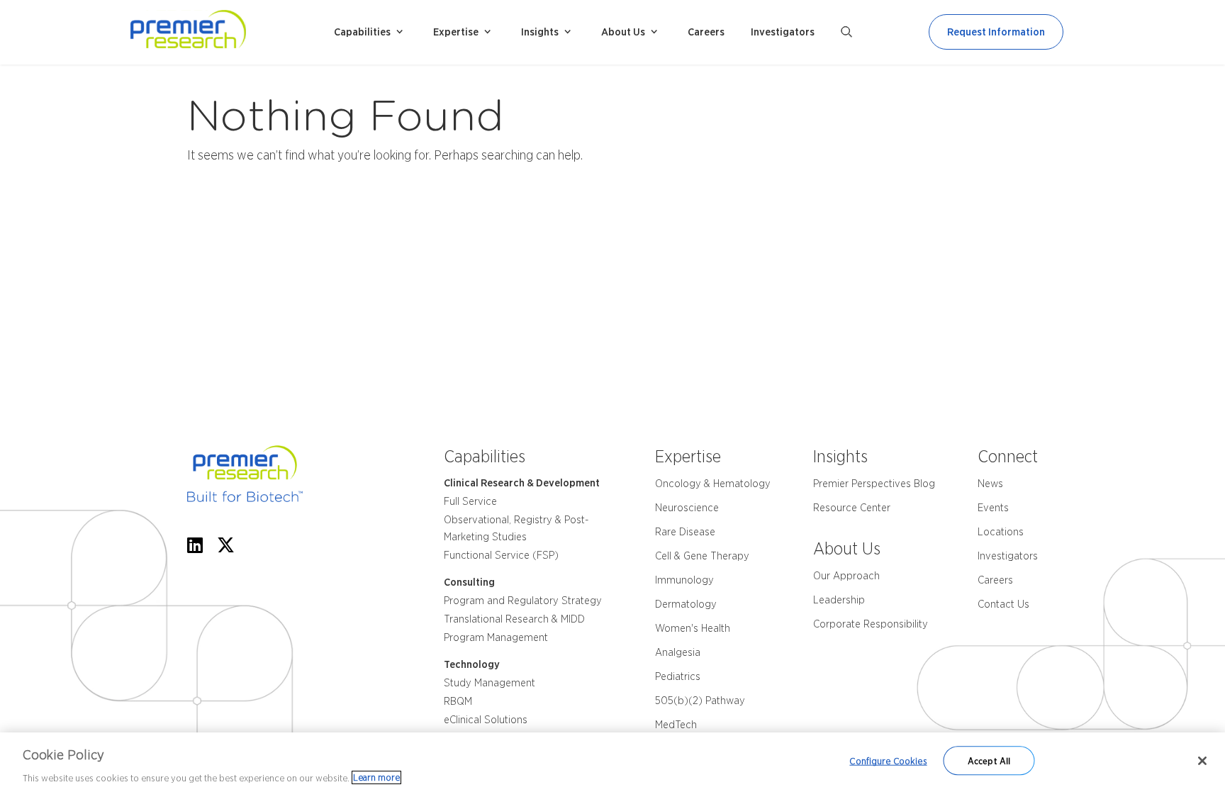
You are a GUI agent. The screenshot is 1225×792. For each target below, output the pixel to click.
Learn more (376, 777)
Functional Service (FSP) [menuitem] (501, 555)
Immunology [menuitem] (684, 580)
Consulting (469, 582)
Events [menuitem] (993, 507)
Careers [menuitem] (706, 32)
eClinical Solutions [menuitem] (485, 719)
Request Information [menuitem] (996, 32)
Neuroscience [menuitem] (687, 507)
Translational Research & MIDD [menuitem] (514, 619)
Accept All (989, 760)
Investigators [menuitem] (783, 32)
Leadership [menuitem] (839, 599)
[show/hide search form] (846, 32)
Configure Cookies (888, 760)
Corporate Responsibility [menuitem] (870, 624)
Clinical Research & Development (522, 482)
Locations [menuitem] (1001, 531)
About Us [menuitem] (623, 32)
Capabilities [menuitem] (362, 32)
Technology (472, 664)
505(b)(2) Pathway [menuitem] (700, 700)
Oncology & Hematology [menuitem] (713, 483)
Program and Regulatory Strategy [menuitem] (523, 600)
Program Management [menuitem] (496, 637)
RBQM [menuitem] (458, 701)
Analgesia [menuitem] (677, 652)
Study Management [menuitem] (489, 682)
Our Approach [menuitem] (846, 575)
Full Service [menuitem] (470, 501)
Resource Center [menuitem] (851, 507)
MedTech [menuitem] (676, 724)
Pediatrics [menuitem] (677, 676)
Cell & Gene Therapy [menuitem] (702, 556)
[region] (612, 762)
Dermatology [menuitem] (686, 604)
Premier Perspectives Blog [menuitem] (874, 483)
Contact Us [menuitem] (1003, 604)
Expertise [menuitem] (456, 32)
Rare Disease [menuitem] (685, 531)
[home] (226, 32)
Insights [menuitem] (540, 32)
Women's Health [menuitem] (692, 628)
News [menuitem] (990, 483)
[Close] (1202, 760)
